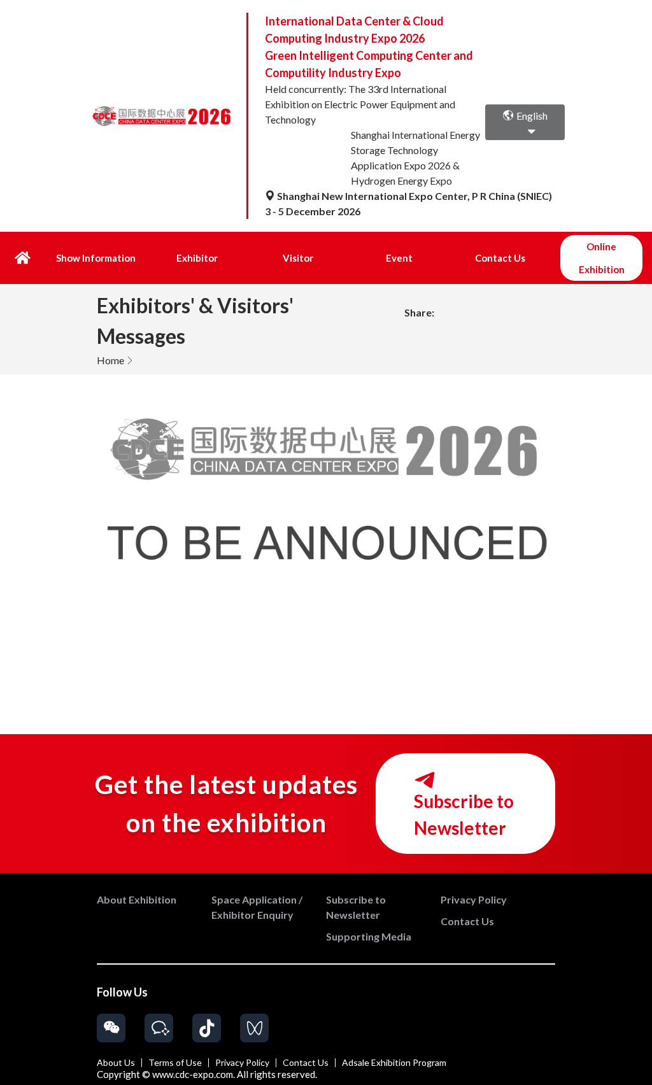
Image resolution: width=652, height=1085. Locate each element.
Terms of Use (175, 1062)
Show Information (96, 258)
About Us (116, 1062)
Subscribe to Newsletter (464, 814)
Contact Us (500, 258)
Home (110, 360)
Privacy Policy (242, 1062)
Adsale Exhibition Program (394, 1062)
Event (399, 258)
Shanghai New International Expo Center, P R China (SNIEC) (413, 196)
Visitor (298, 258)
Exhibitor (197, 258)
